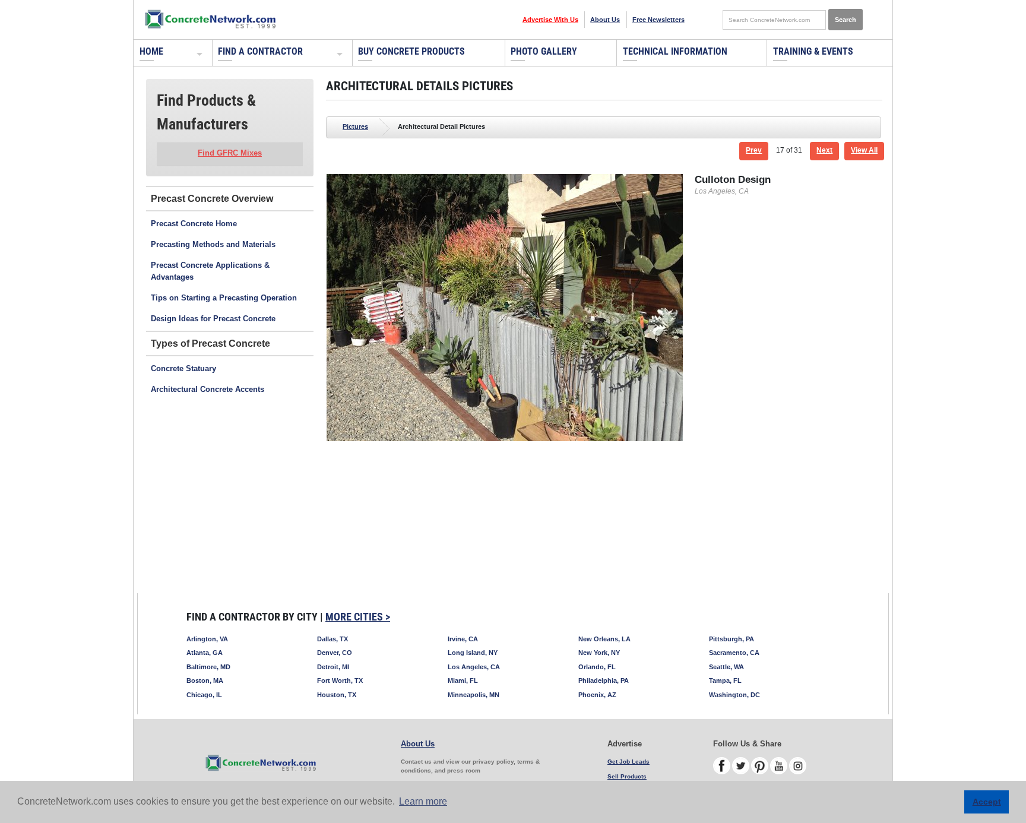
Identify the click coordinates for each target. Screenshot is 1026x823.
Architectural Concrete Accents (207, 389)
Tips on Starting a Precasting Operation (224, 297)
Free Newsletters (658, 19)
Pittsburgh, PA (731, 638)
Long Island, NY (473, 652)
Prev (754, 150)
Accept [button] (987, 801)
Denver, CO (334, 652)
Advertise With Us (550, 19)
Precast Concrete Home (194, 223)
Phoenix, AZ (597, 694)
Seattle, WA (726, 666)
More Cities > (357, 616)
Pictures (355, 126)
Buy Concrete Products (411, 51)
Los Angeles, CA (474, 666)
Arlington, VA (207, 638)
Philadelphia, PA (603, 680)
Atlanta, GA (204, 652)
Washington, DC (734, 694)
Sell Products (627, 776)
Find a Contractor (260, 51)
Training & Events (813, 51)
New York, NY (599, 652)
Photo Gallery (544, 51)
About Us (605, 19)
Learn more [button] (423, 801)
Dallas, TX (332, 638)
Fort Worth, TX (340, 680)
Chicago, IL (204, 694)
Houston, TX (336, 694)
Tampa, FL (725, 680)
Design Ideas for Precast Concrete (213, 318)
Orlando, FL (597, 666)
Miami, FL (463, 680)
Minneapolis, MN (473, 694)
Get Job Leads (628, 761)
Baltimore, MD (208, 666)
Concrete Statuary (183, 368)
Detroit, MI (333, 666)
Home (151, 51)
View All (864, 150)
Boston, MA (204, 680)
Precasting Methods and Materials (213, 244)
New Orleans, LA (604, 638)
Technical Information (675, 51)
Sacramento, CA (734, 652)
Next (824, 150)
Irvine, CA (463, 638)
